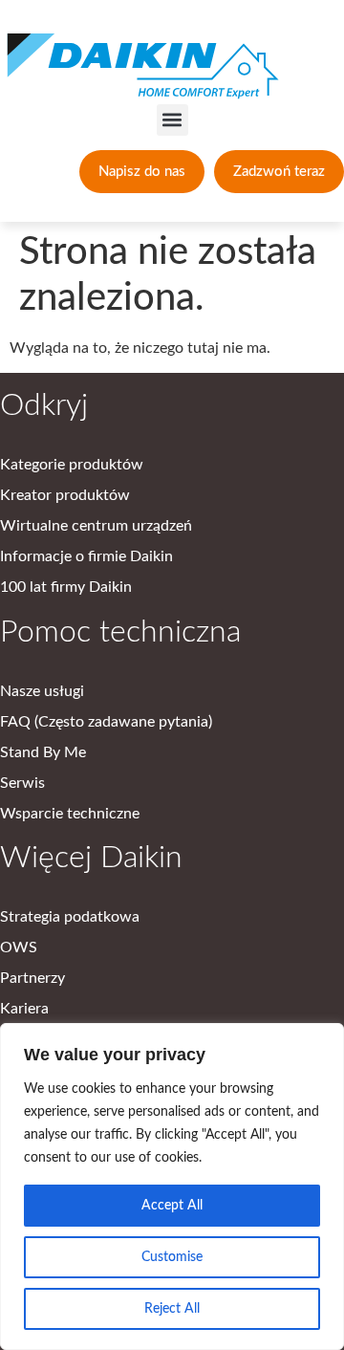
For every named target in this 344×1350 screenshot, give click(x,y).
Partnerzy (32, 978)
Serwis (22, 783)
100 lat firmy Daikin (66, 587)
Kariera (24, 1008)
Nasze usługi (42, 691)
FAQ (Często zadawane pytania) (106, 721)
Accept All (172, 1205)
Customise (172, 1257)
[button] (172, 120)
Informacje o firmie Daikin (86, 556)
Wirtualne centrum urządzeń (96, 525)
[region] (172, 1186)
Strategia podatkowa (70, 917)
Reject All (172, 1309)
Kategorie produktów (71, 464)
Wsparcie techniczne (70, 813)
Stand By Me (43, 752)
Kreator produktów (65, 495)
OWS (18, 947)
